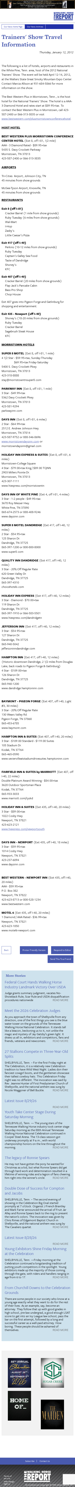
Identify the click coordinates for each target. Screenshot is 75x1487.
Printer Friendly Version (34, 950)
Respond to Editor (62, 950)
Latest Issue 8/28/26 (21, 1237)
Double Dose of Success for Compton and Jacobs (34, 1190)
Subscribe (29, 1461)
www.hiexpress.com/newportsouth (23, 829)
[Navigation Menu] (2, 14)
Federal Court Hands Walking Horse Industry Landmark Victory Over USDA (35, 984)
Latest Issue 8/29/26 (21, 1100)
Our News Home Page (13, 26)
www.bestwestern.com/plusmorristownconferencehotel (36, 118)
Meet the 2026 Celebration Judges (32, 1010)
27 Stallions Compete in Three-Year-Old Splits (36, 1054)
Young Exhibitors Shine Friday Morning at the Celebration (35, 1251)
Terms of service (8, 1477)
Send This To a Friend (60, 959)
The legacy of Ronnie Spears (27, 1157)
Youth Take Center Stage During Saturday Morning (30, 1114)
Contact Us (45, 1461)
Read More (60, 1000)
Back (6, 950)
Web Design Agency (9, 1482)
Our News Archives (35, 26)
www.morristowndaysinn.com (20, 441)
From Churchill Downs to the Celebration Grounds (37, 1290)
